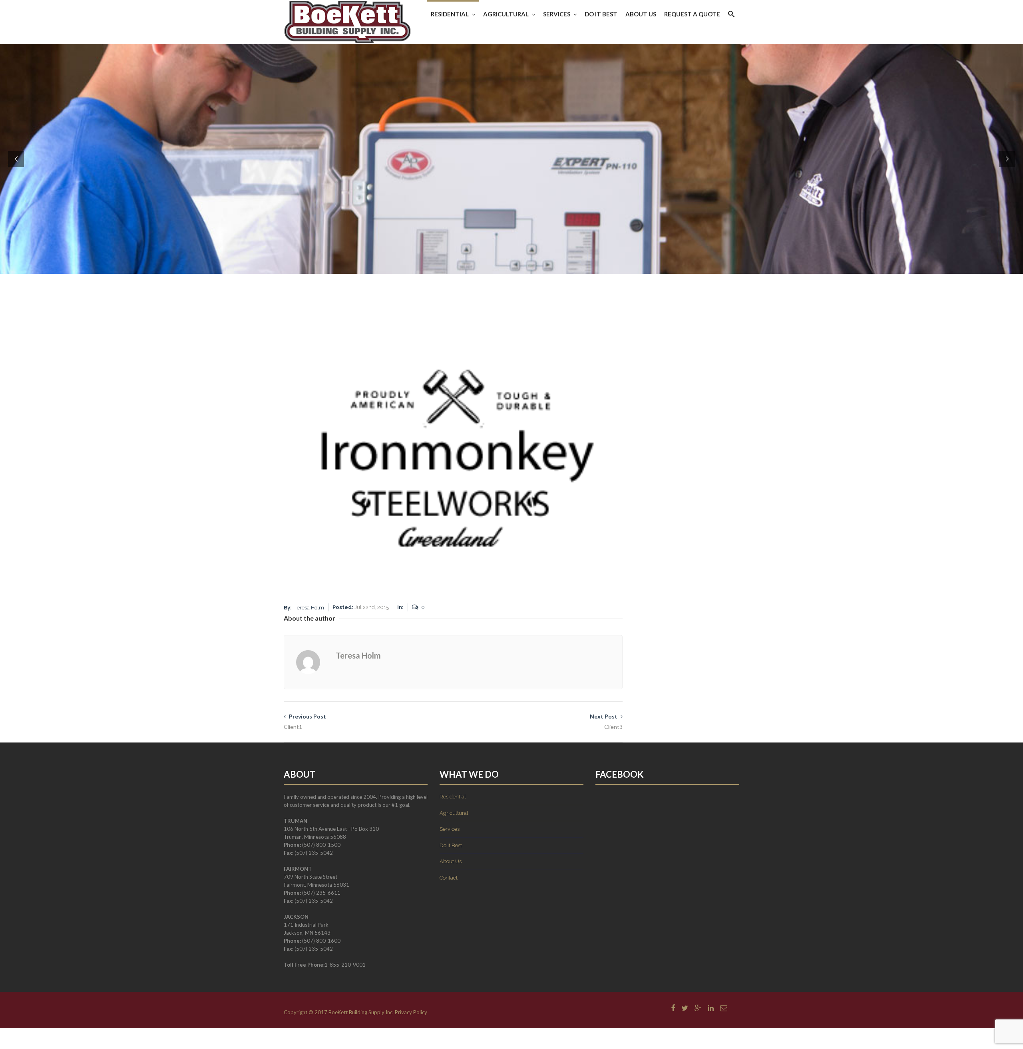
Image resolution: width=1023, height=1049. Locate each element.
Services (556, 14)
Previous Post (305, 721)
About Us (640, 14)
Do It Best (601, 14)
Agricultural (506, 14)
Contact (449, 878)
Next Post (606, 721)
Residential (450, 14)
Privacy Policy (411, 1012)
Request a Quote (692, 14)
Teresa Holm (309, 608)
